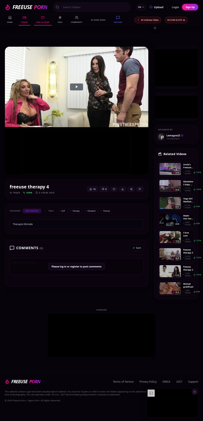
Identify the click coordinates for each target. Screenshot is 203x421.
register (74, 266)
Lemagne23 (173, 135)
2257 (179, 381)
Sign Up (190, 7)
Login (175, 7)
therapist (91, 211)
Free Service (32, 211)
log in (63, 266)
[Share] (131, 189)
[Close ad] (155, 28)
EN (139, 7)
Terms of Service (123, 381)
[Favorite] (114, 189)
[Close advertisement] (195, 392)
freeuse (106, 211)
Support (193, 381)
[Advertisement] (172, 402)
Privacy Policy (148, 381)
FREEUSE (29, 7)
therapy (76, 211)
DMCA (166, 381)
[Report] (140, 189)
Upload (158, 7)
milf (63, 211)
